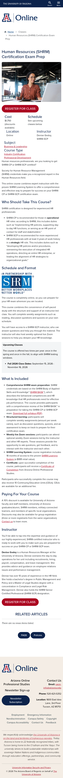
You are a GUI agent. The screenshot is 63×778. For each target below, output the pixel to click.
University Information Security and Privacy (31, 767)
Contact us (7, 521)
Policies (38, 635)
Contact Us (37, 722)
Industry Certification (14, 154)
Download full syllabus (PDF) (27, 413)
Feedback (51, 722)
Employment (18, 714)
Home (11, 31)
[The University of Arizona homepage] (17, 3)
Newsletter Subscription (15, 700)
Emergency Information (39, 714)
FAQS (24, 635)
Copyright (51, 718)
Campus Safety (36, 718)
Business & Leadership (15, 146)
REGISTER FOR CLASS (20, 109)
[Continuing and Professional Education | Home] (31, 17)
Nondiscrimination (15, 718)
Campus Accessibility (18, 722)
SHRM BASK (37, 392)
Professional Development (17, 157)
